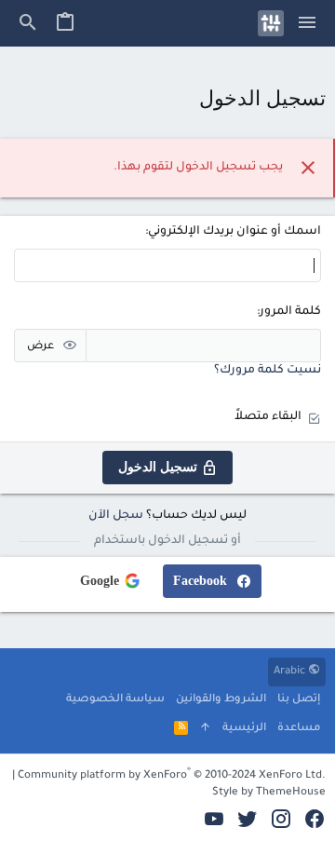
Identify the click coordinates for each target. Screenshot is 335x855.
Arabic (291, 672)
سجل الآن (115, 515)
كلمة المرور (290, 312)
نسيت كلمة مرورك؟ (267, 370)
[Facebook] (314, 821)
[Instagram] (281, 821)
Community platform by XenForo (172, 776)
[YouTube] (214, 821)
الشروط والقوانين (221, 700)
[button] (307, 23)
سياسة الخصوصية (115, 700)
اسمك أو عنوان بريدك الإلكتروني (234, 231)
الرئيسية (244, 729)
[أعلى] (205, 729)
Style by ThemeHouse (269, 793)
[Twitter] (247, 821)
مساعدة (298, 729)
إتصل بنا (298, 700)
